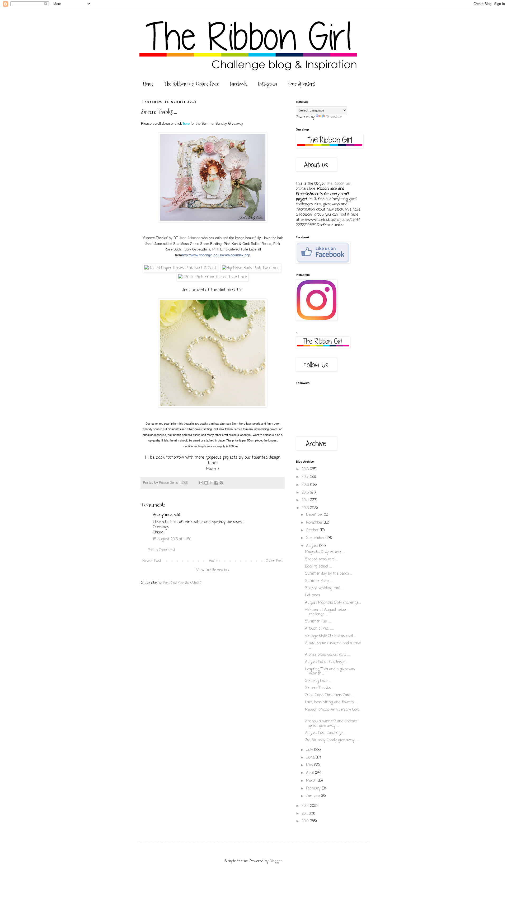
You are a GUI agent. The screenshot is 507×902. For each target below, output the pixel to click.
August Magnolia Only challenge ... (333, 603)
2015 (306, 492)
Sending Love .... (318, 681)
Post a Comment (161, 550)
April (310, 773)
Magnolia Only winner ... (325, 552)
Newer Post (151, 561)
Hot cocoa (312, 595)
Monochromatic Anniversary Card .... (332, 712)
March (312, 781)
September (316, 538)
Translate (334, 117)
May (310, 765)
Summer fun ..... (318, 621)
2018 (306, 469)
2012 (306, 806)
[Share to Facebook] (216, 482)
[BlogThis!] (206, 482)
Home (148, 83)
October (313, 530)
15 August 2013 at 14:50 (172, 539)
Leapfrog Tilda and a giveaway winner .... (330, 672)
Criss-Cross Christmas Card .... (329, 695)
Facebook (238, 83)
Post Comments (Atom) (182, 583)
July (310, 750)
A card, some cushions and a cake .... (333, 645)
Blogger (276, 861)
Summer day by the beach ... (328, 573)
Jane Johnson (189, 238)
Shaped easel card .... (321, 559)
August (312, 546)
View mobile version (212, 570)
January (313, 796)
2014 (306, 500)
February (314, 788)
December (315, 515)
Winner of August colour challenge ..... (326, 612)
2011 (305, 813)
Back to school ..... (318, 566)
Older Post (274, 561)
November (315, 523)
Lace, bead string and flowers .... (331, 702)
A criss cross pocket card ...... (327, 655)
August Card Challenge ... (325, 733)
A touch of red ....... (319, 628)
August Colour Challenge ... (326, 662)
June (311, 757)
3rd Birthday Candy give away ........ (332, 740)
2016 (306, 485)
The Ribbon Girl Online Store (191, 83)
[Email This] (201, 482)
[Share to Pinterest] (221, 482)
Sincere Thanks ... (319, 688)
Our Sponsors (301, 83)
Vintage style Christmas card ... (330, 636)
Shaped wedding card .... (324, 588)
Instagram (267, 83)
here (187, 123)
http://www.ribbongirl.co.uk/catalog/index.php (216, 255)
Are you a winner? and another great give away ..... (331, 724)
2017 (306, 477)
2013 (306, 508)
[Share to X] (211, 482)
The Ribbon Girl (338, 184)
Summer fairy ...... (319, 581)
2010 (306, 821)
